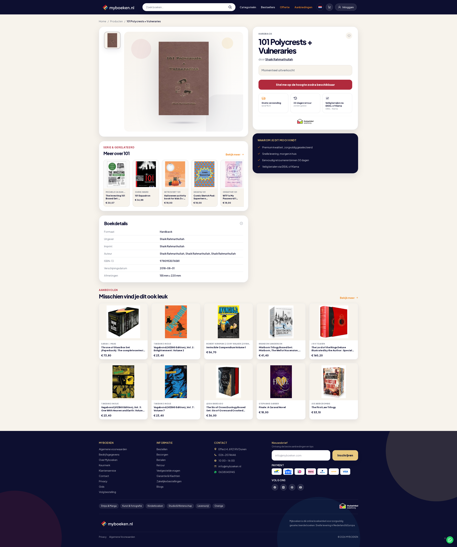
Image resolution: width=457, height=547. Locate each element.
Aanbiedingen (303, 7)
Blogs (160, 486)
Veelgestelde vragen (168, 470)
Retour (161, 465)
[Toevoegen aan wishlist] (349, 35)
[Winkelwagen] (329, 7)
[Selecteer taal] (320, 7)
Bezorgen (162, 454)
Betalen (161, 459)
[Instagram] (283, 487)
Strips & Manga (109, 506)
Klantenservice (107, 470)
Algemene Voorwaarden (122, 537)
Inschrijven (345, 455)
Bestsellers (268, 7)
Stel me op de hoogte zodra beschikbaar (305, 84)
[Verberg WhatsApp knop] (443, 540)
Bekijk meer (233, 154)
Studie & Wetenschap (180, 506)
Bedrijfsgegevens (109, 454)
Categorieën (248, 7)
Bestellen (162, 449)
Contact (104, 475)
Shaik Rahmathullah (279, 59)
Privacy (103, 481)
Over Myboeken (108, 459)
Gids (101, 486)
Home (102, 21)
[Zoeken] (230, 7)
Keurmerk (104, 465)
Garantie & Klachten (168, 475)
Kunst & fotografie (132, 506)
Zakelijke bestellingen (169, 481)
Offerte (285, 7)
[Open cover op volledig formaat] (112, 40)
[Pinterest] (292, 487)
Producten (116, 21)
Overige (219, 506)
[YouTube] (300, 487)
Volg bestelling (107, 492)
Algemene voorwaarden (113, 449)
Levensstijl (203, 506)
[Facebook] (275, 487)
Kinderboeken (155, 506)
